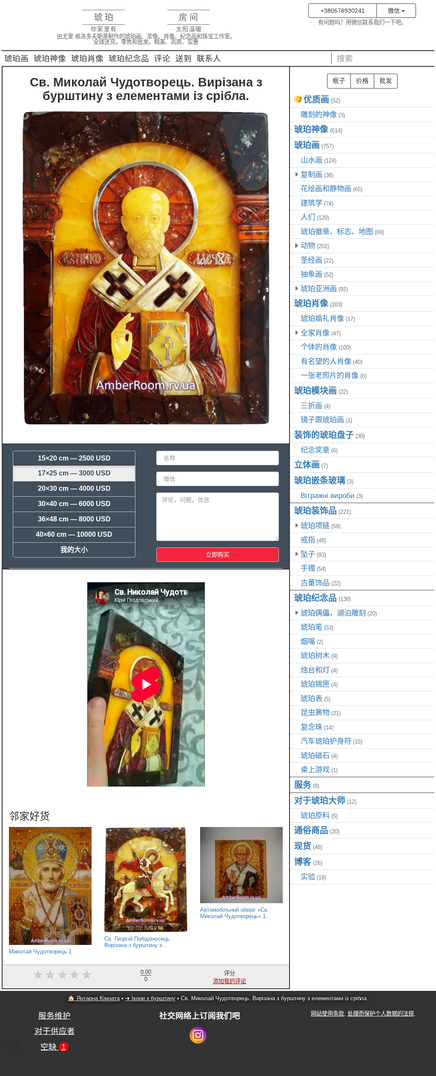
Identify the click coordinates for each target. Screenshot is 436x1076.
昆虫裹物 (315, 712)
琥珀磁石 (315, 755)
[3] (62, 975)
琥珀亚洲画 (319, 288)
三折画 (311, 405)
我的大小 (74, 549)
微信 (395, 10)
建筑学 (311, 203)
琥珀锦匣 (315, 684)
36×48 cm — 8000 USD (74, 519)
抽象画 (311, 274)
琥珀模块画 (315, 390)
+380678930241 (343, 10)
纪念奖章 (315, 450)
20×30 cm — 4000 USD (74, 488)
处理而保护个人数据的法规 (380, 1013)
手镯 (308, 568)
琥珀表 (311, 698)
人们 (308, 217)
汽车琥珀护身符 (326, 741)
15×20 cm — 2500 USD (74, 458)
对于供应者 (54, 1031)
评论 (162, 58)
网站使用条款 (327, 1013)
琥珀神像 (50, 58)
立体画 (307, 464)
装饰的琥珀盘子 (324, 435)
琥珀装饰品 (315, 510)
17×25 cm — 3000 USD (74, 473)
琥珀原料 (315, 815)
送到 (183, 58)
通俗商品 (311, 830)
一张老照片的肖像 (330, 375)
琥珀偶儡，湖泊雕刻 (333, 613)
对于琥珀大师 (319, 800)
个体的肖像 (319, 347)
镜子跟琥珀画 (322, 419)
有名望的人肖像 (326, 361)
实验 (308, 877)
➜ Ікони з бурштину (150, 998)
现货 (302, 846)
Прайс (362, 81)
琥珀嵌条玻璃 (319, 480)
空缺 (53, 1046)
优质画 (316, 99)
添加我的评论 (229, 981)
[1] (38, 975)
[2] (50, 975)
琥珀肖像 (87, 58)
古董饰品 (315, 582)
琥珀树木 (315, 655)
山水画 (311, 160)
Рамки (339, 81)
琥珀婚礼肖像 (322, 318)
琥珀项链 (315, 525)
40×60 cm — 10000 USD (74, 534)
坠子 (308, 554)
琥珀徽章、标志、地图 (337, 231)
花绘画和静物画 (326, 188)
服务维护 (54, 1015)
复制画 (311, 174)
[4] (75, 975)
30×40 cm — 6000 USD (74, 503)
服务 (302, 785)
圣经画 (311, 260)
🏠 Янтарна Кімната (94, 998)
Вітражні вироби (328, 495)
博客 (302, 862)
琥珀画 (16, 58)
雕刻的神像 (319, 114)
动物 (308, 245)
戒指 (308, 539)
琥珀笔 (311, 627)
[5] (86, 975)
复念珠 (311, 727)
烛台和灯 (315, 670)
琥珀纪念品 (129, 58)
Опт (386, 81)
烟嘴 (308, 641)
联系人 (209, 58)
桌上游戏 (315, 769)
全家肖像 (315, 333)
